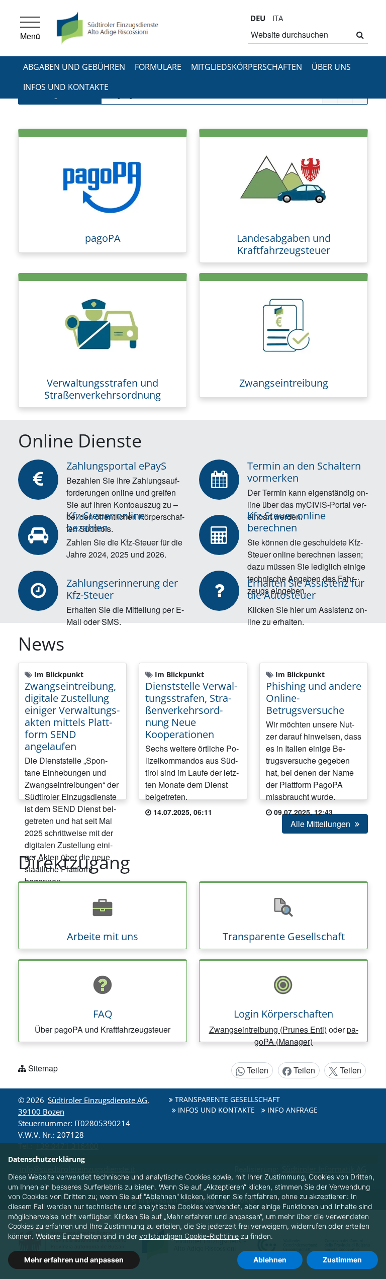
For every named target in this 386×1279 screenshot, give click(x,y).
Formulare (158, 66)
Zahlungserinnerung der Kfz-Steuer (122, 589)
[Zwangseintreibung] (283, 325)
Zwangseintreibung (283, 383)
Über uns (331, 66)
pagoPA (103, 238)
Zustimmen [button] (342, 1259)
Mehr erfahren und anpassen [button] (74, 1259)
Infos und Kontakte (66, 87)
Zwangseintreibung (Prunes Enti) (268, 1029)
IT (277, 18)
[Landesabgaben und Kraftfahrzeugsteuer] (283, 180)
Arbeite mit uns (102, 936)
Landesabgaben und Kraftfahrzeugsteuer (284, 244)
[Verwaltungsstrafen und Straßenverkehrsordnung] (102, 325)
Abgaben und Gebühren (74, 66)
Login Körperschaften (283, 1014)
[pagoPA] (102, 180)
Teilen (256, 1070)
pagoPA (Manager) (306, 1035)
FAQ (103, 1014)
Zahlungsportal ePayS (116, 466)
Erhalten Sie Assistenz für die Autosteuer (305, 589)
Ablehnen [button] (269, 1259)
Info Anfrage (291, 1110)
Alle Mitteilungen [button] (321, 824)
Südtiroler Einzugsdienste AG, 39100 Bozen (83, 1106)
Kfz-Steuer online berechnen (286, 521)
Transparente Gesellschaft (284, 936)
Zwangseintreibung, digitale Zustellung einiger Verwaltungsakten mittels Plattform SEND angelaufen (72, 716)
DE (257, 18)
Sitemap (43, 1068)
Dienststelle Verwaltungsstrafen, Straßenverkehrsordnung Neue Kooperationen (191, 710)
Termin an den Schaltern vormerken (304, 472)
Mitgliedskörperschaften (246, 66)
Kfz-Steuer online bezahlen (105, 521)
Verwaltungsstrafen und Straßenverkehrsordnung (102, 389)
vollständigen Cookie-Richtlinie (189, 1236)
